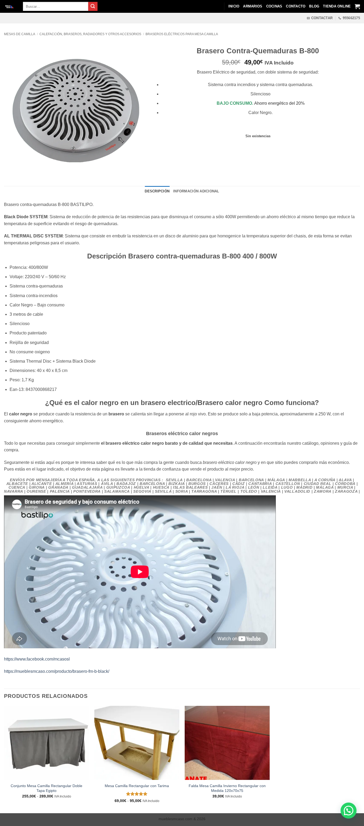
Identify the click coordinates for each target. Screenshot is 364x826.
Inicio (234, 6)
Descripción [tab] (157, 191)
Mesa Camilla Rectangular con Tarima (137, 786)
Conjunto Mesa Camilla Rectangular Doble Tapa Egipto (46, 788)
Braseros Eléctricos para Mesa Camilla (181, 34)
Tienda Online (337, 6)
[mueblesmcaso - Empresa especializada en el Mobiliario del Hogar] (9, 6)
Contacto (295, 6)
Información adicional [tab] (196, 191)
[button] (349, 811)
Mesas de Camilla (19, 34)
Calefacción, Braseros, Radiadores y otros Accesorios (90, 34)
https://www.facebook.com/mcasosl (37, 659)
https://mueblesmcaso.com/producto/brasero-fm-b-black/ (56, 671)
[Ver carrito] (357, 6)
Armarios (252, 6)
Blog (314, 6)
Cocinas (274, 6)
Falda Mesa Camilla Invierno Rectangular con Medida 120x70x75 (227, 788)
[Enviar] (92, 6)
